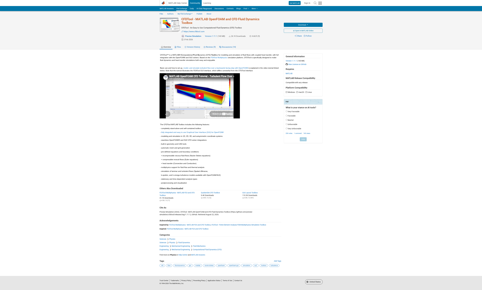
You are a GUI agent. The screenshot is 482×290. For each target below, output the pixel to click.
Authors (170, 14)
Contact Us (238, 280)
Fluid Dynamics (184, 243)
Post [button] (245, 9)
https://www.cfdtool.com (194, 31)
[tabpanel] (241, 161)
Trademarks (174, 280)
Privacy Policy (186, 280)
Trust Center (164, 280)
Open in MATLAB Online (304, 31)
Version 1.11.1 (211, 36)
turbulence (274, 265)
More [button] (254, 9)
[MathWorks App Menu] (320, 3)
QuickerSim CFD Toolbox (210, 193)
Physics (172, 239)
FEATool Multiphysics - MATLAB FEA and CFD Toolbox (190, 225)
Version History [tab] (193, 47)
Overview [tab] (167, 47)
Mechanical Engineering (181, 246)
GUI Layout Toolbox (250, 193)
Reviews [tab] (210, 47)
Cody (192, 9)
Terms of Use (227, 280)
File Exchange (181, 9)
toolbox (263, 265)
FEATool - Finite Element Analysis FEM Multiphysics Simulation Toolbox (239, 225)
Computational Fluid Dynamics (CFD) (207, 250)
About (208, 14)
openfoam (221, 265)
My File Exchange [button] (184, 14)
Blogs (238, 9)
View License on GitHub (297, 64)
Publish (199, 14)
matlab (197, 265)
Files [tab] (178, 47)
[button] (315, 3)
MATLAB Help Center (177, 3)
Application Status (214, 280)
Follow (309, 36)
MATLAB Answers (167, 9)
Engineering (164, 246)
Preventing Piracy (199, 280)
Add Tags (277, 261)
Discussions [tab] (228, 47)
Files (161, 14)
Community (195, 3)
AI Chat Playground (204, 9)
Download (302, 25)
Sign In (307, 3)
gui (190, 265)
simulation (246, 265)
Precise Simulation (193, 36)
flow (169, 265)
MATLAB (289, 73)
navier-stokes (209, 265)
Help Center (182, 255)
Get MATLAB (295, 3)
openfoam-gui (234, 265)
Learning (207, 3)
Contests (230, 9)
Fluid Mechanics (199, 246)
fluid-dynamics (180, 265)
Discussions (219, 9)
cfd (162, 265)
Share (299, 36)
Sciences (163, 239)
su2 (255, 265)
